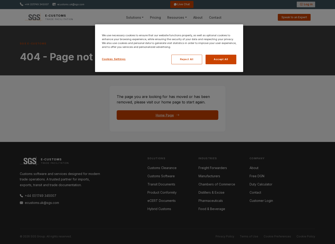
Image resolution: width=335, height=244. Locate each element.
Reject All (186, 59)
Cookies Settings (114, 59)
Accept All (221, 59)
